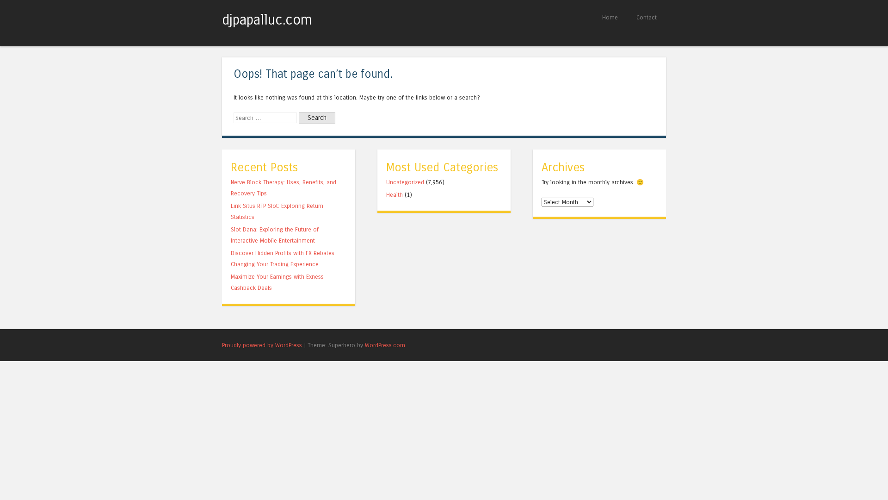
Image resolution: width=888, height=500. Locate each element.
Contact (646, 17)
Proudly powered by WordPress (262, 345)
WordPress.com (385, 345)
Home (610, 17)
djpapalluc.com (267, 20)
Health (394, 194)
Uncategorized (405, 182)
